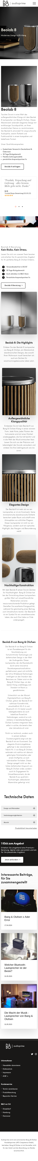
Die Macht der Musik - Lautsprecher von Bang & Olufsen (18, 1015)
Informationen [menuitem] (6, 1061)
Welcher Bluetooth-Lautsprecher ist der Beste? (15, 967)
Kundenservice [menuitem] (6, 1084)
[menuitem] (11, 1065)
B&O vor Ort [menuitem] (6, 1104)
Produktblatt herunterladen (26, 828)
